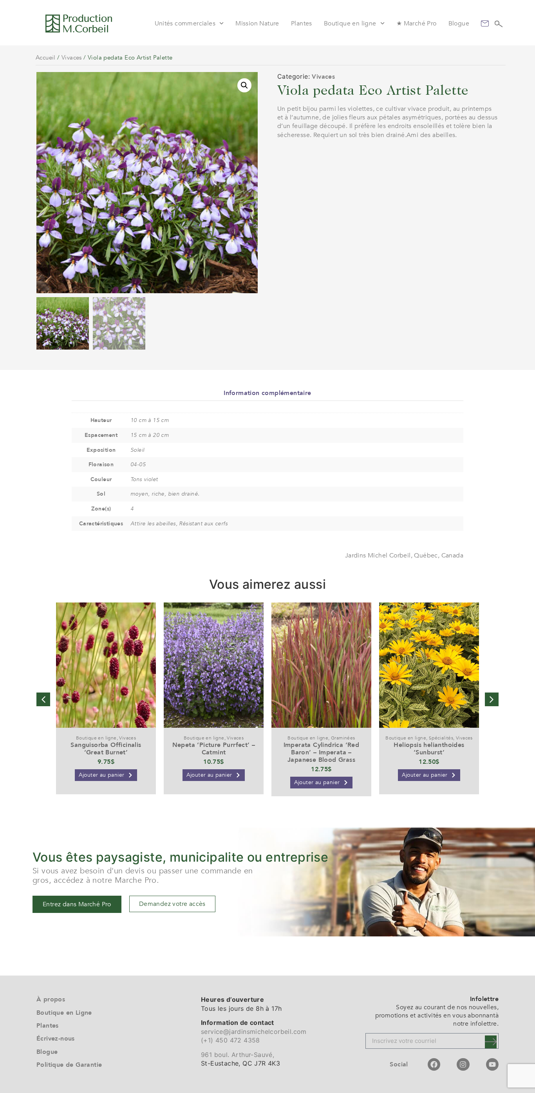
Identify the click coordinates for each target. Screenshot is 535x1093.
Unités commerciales (185, 23)
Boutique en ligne (350, 23)
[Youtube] (492, 1064)
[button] (244, 85)
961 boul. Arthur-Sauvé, (237, 1055)
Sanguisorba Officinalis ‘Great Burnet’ (105, 749)
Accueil (46, 57)
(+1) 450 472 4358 (230, 1040)
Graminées (343, 738)
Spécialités (441, 738)
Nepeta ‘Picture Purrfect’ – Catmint (213, 749)
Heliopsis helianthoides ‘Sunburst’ (429, 749)
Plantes (301, 23)
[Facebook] (434, 1064)
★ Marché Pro (416, 23)
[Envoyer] (491, 1041)
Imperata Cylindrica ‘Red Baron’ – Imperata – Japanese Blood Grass (322, 752)
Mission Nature (257, 23)
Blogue (458, 23)
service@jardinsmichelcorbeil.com (254, 1031)
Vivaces (71, 57)
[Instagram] (463, 1064)
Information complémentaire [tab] (267, 393)
